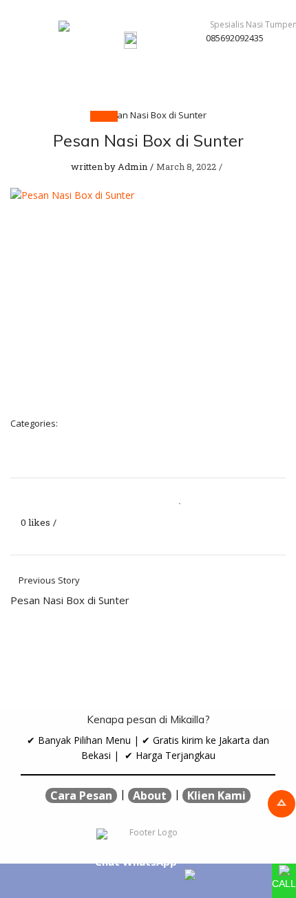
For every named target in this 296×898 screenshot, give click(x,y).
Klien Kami (216, 795)
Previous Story (69, 591)
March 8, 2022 (186, 166)
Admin (132, 166)
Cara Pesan (81, 795)
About (150, 795)
